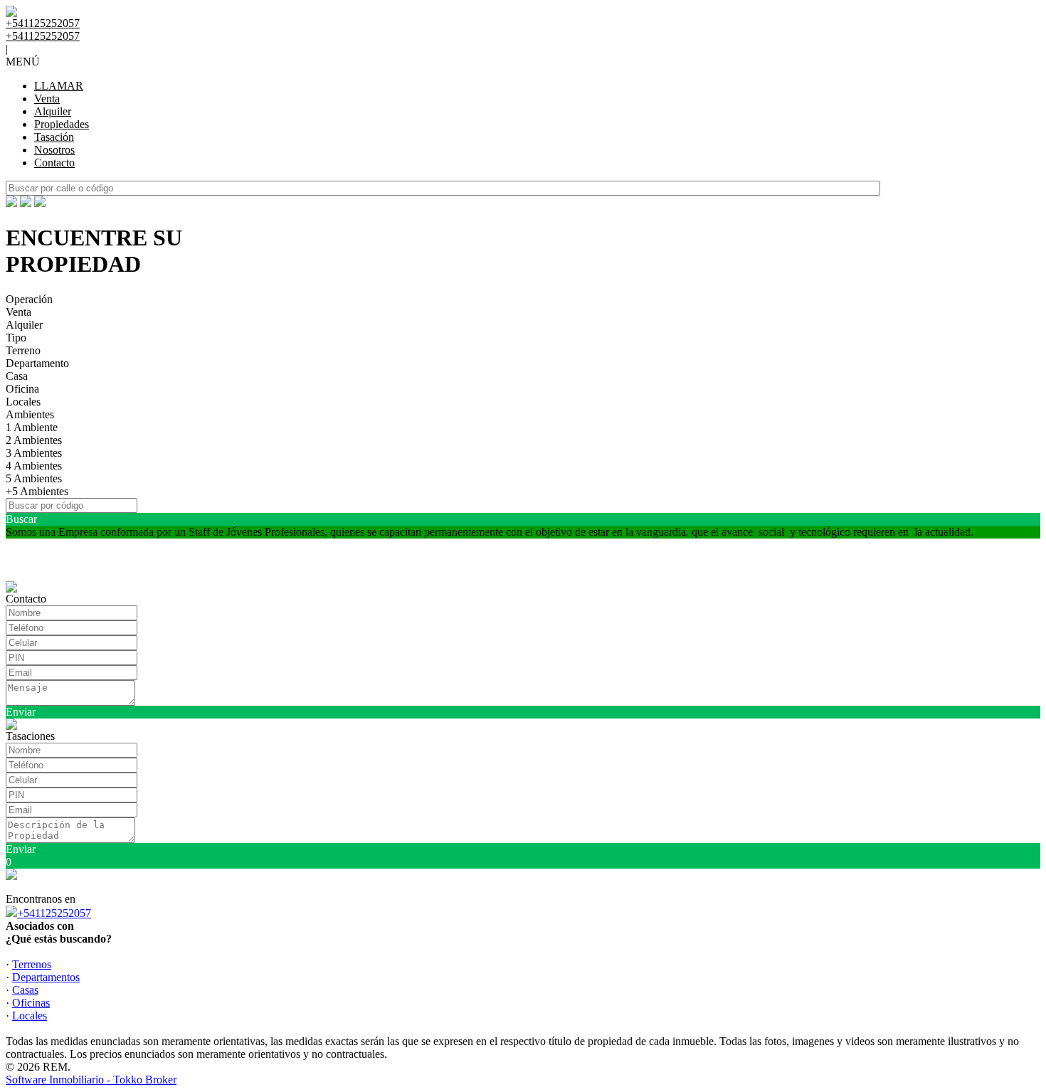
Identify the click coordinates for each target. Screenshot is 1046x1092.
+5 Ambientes (37, 491)
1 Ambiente (32, 427)
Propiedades (61, 124)
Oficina (22, 389)
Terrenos (31, 964)
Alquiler (52, 111)
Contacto (54, 163)
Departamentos (46, 977)
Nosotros (54, 150)
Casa (17, 376)
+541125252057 (54, 913)
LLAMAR (58, 86)
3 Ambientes (34, 453)
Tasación (54, 137)
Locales (23, 402)
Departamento (37, 363)
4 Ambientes (34, 466)
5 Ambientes (34, 478)
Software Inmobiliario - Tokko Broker (91, 1080)
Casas (25, 990)
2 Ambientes (34, 440)
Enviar (21, 712)
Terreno (23, 350)
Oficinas (31, 1003)
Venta (47, 98)
